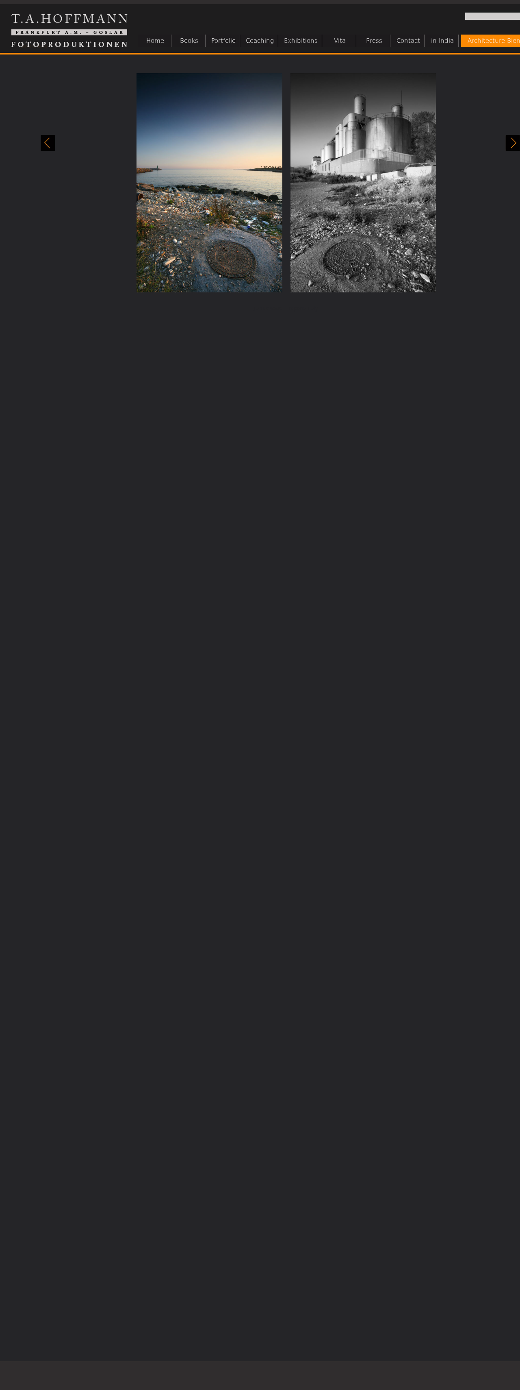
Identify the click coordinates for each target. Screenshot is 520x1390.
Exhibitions (301, 40)
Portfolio (223, 40)
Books (189, 40)
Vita (340, 40)
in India (442, 40)
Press (374, 40)
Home (155, 40)
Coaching (260, 40)
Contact (408, 40)
